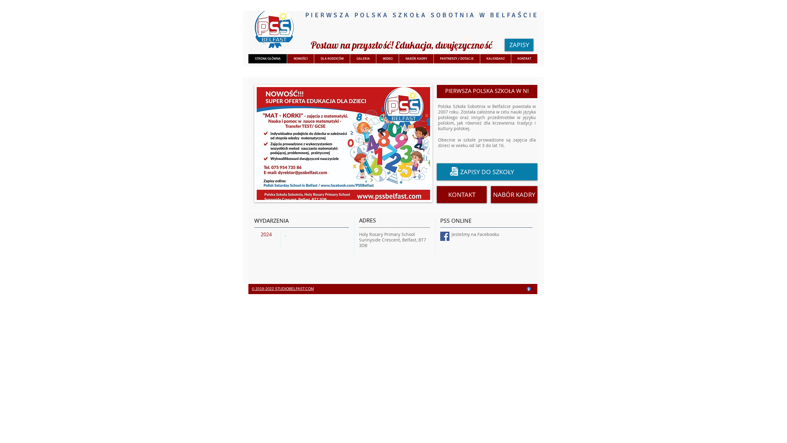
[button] (466, 38)
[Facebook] (529, 289)
